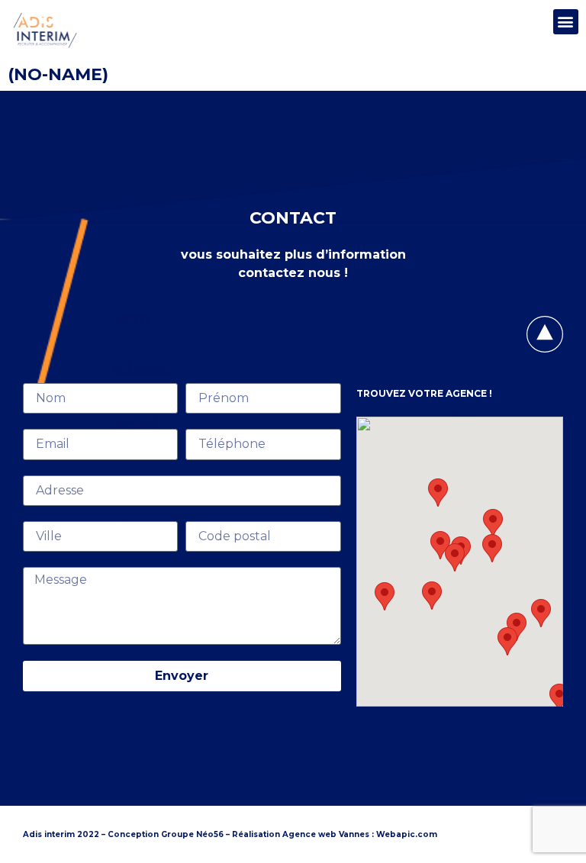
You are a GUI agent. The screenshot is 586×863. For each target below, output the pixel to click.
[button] (565, 21)
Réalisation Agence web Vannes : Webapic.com (334, 834)
